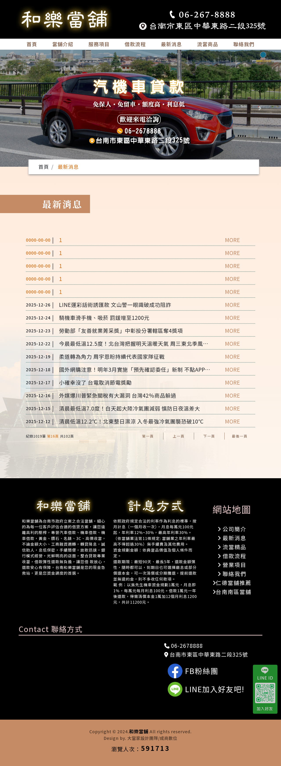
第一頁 (148, 436)
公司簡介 (233, 529)
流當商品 (207, 43)
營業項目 (233, 565)
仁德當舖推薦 (233, 583)
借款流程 (135, 43)
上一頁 (179, 436)
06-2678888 (186, 645)
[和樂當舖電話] (202, 14)
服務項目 (99, 43)
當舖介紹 (62, 43)
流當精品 (233, 547)
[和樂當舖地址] (202, 25)
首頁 (32, 43)
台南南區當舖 (233, 592)
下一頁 (209, 436)
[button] (21, 108)
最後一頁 (240, 436)
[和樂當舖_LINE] (267, 689)
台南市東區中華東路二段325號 (208, 654)
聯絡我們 (243, 43)
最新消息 (171, 43)
